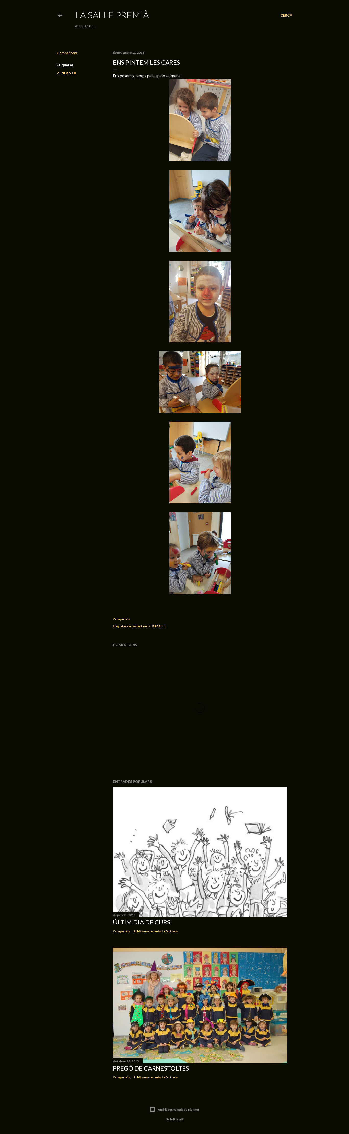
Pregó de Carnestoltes (151, 1068)
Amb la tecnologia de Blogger (178, 1109)
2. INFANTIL (67, 73)
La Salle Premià (112, 14)
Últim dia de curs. (142, 922)
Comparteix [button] (67, 53)
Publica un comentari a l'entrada (155, 931)
